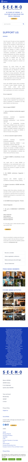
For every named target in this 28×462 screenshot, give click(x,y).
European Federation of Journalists (10, 440)
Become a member (9, 252)
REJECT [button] (19, 459)
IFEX (4, 441)
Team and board (7, 394)
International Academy (7, 435)
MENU (5, 1)
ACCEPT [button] (4, 459)
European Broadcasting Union (9, 445)
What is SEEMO (7, 380)
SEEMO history (6, 382)
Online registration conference (12, 256)
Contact (5, 401)
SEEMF (5, 399)
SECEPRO (5, 437)
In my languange (7, 385)
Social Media (6, 416)
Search (23, 24)
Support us (5, 410)
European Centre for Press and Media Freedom (13, 446)
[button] (2, 1)
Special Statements (9, 263)
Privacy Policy (6, 408)
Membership (6, 396)
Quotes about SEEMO (8, 387)
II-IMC (4, 438)
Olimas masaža (6, 443)
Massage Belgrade (7, 433)
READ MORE (11, 459)
